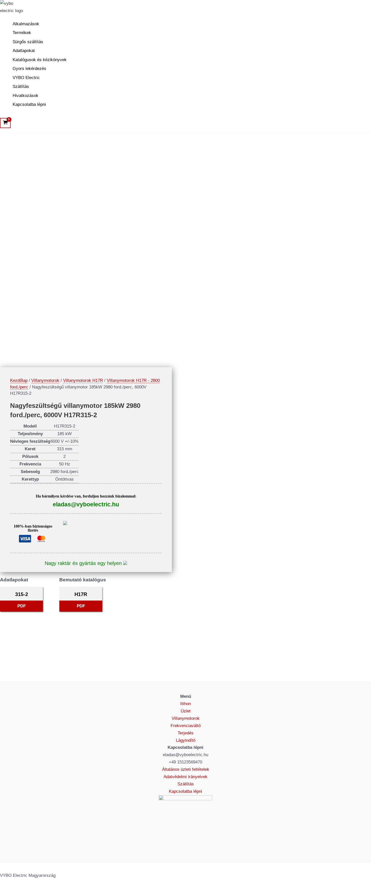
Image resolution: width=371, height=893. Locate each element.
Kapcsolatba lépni (29, 104)
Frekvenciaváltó (186, 725)
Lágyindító (185, 740)
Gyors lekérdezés (29, 68)
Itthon (185, 703)
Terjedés (186, 733)
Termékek (22, 32)
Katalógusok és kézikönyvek (40, 59)
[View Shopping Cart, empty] (5, 123)
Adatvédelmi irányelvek (185, 776)
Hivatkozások (25, 95)
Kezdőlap (19, 380)
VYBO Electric (26, 77)
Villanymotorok (45, 380)
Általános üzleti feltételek (185, 769)
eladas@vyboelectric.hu (86, 504)
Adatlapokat (24, 50)
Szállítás (21, 86)
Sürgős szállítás (28, 41)
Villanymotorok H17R (83, 380)
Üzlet (186, 711)
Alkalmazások (26, 23)
